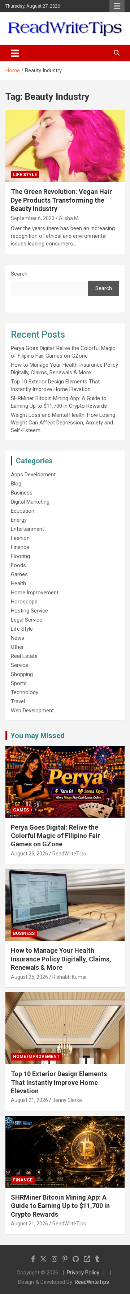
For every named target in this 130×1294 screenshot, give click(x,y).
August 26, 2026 (29, 853)
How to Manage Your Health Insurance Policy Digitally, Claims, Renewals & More (61, 959)
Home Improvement (34, 592)
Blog (16, 483)
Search (19, 273)
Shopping (22, 674)
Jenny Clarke (67, 1100)
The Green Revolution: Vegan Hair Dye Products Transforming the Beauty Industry (61, 200)
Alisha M (68, 218)
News (17, 638)
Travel (18, 701)
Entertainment (27, 529)
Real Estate (24, 656)
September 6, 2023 (33, 218)
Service (19, 665)
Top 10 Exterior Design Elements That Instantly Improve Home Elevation (59, 1082)
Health (18, 583)
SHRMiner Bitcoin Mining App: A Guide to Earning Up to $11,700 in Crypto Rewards (60, 1205)
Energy (19, 520)
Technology (24, 692)
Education (22, 511)
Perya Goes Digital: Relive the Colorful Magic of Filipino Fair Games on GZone (55, 835)
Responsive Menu (117, 6)
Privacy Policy (83, 1272)
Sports (19, 683)
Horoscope (24, 601)
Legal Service (26, 620)
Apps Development (33, 474)
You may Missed (37, 735)
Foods (18, 565)
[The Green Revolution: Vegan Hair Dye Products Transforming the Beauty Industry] (65, 146)
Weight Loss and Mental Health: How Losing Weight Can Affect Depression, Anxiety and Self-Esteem (63, 423)
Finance (20, 547)
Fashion (20, 538)
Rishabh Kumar (69, 977)
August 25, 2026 (29, 977)
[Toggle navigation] (15, 53)
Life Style (25, 174)
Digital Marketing (30, 502)
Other (17, 647)
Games (19, 574)
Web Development (32, 710)
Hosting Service (29, 610)
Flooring (20, 556)
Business (21, 492)
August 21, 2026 (29, 1100)
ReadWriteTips (69, 853)
